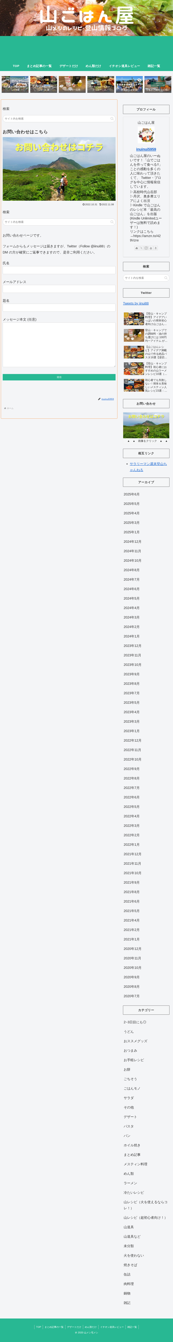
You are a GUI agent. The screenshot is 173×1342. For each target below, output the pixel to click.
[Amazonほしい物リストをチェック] (155, 248)
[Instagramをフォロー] (146, 248)
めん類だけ (91, 1327)
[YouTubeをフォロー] (151, 248)
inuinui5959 (146, 149)
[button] (112, 119)
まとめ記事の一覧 (54, 1327)
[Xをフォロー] (141, 248)
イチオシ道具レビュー (112, 1327)
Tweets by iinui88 (136, 303)
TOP (38, 1327)
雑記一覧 (132, 1327)
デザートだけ (74, 1327)
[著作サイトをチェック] (136, 248)
